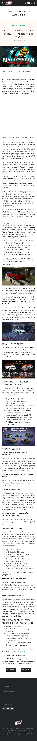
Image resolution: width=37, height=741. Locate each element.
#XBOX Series (26, 71)
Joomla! (4, 733)
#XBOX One (11, 71)
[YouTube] (8, 708)
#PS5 (4, 74)
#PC (4, 71)
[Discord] (12, 708)
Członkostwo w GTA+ (20, 651)
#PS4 (18, 71)
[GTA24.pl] (9, 3)
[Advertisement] (18, 115)
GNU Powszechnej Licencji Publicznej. (22, 735)
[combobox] (34, 3)
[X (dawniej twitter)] (4, 708)
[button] (2, 3)
